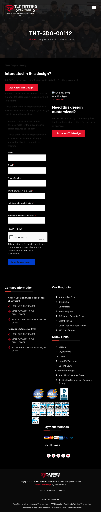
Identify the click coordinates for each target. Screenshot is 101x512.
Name (10, 152)
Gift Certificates (67, 330)
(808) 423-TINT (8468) (23, 306)
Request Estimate (75, 508)
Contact (61, 490)
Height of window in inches (20, 203)
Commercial (64, 306)
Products (51, 490)
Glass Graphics (66, 311)
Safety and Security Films (71, 316)
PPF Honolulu (56, 504)
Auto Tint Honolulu (20, 504)
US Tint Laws (65, 366)
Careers (62, 347)
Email (10, 165)
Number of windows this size (21, 215)
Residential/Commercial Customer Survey (75, 381)
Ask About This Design (21, 87)
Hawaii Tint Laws (59, 508)
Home (32, 39)
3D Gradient (58, 99)
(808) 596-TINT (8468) (23, 334)
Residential (64, 302)
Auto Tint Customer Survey (72, 375)
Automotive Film (67, 297)
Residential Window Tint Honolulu (77, 504)
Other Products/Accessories (72, 325)
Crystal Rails (65, 351)
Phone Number (14, 178)
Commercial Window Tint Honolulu (36, 508)
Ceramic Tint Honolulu (39, 504)
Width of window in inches (20, 191)
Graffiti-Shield (65, 321)
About (42, 490)
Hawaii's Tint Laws (68, 361)
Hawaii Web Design (43, 484)
